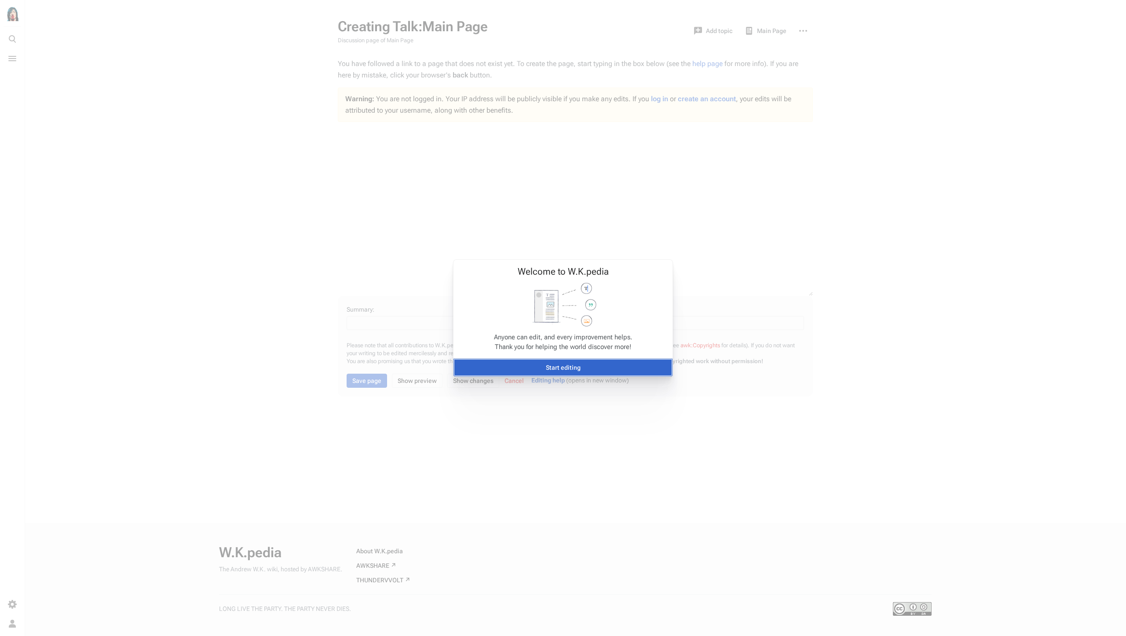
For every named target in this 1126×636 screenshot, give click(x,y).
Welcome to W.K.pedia (563, 271)
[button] (563, 367)
